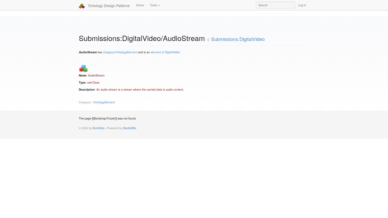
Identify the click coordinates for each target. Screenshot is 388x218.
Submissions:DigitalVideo (238, 39)
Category (85, 102)
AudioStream (96, 75)
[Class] (83, 68)
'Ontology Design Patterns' (108, 5)
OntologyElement (104, 102)
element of (157, 52)
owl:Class (93, 82)
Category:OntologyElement (120, 52)
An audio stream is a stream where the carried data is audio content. (140, 89)
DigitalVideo (172, 52)
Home (140, 5)
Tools (154, 5)
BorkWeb (98, 128)
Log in (302, 5)
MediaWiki (129, 128)
